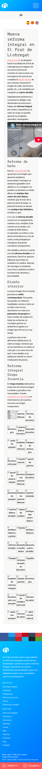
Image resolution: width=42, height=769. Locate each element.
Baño (5, 731)
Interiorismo (7, 720)
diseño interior (24, 79)
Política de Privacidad (10, 757)
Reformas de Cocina (10, 698)
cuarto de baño (20, 171)
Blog (4, 742)
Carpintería (7, 690)
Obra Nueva (7, 717)
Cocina (5, 727)
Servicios (6, 734)
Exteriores (6, 724)
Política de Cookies (20, 755)
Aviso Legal (6, 755)
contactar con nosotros (17, 396)
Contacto (6, 745)
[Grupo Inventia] (20, 6)
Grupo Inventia (13, 60)
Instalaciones (8, 694)
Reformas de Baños (10, 687)
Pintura (5, 701)
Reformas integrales (10, 713)
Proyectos (6, 738)
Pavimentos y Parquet (11, 705)
